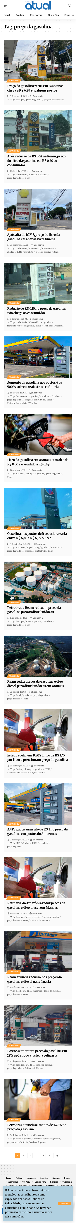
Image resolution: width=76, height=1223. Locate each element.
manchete (28, 252)
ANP (18, 843)
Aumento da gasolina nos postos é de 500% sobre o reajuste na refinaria (34, 385)
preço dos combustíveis (35, 399)
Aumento (19, 473)
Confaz (19, 769)
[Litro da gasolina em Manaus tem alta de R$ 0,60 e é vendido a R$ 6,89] (38, 434)
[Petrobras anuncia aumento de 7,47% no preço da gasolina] (38, 1099)
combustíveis (21, 174)
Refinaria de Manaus (34, 1068)
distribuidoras (48, 248)
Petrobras (56, 396)
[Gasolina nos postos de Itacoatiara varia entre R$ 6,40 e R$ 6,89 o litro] (38, 508)
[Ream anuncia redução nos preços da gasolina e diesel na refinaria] (38, 951)
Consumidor (34, 248)
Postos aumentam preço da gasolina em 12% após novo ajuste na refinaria (37, 1053)
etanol (18, 1138)
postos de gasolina (44, 1065)
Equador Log (33, 547)
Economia (14, 80)
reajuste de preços (38, 1142)
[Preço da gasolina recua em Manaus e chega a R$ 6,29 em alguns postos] (38, 60)
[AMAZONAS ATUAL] (38, 5)
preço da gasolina (34, 99)
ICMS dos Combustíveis (17, 772)
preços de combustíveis (54, 99)
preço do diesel (13, 698)
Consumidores (35, 322)
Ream (27, 178)
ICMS (19, 252)
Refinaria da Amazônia (53, 325)
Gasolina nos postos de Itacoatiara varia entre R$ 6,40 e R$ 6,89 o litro (37, 536)
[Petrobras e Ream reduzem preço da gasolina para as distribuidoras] (38, 582)
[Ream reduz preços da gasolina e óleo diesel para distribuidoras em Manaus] (38, 656)
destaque (20, 99)
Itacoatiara (56, 547)
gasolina (43, 174)
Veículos (32, 403)
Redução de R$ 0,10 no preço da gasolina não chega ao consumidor (36, 311)
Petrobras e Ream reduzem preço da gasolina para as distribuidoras (34, 610)
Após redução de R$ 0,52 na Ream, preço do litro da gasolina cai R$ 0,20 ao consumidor (36, 160)
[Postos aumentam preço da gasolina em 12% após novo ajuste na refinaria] (38, 1025)
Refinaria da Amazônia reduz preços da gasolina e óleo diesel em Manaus (36, 905)
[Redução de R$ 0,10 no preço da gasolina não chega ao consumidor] (38, 283)
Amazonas (20, 547)
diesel (28, 621)
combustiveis (21, 248)
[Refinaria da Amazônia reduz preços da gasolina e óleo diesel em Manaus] (38, 877)
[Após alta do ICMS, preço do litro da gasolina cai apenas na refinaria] (38, 209)
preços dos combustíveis (35, 551)
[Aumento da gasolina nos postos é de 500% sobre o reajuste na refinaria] (38, 357)
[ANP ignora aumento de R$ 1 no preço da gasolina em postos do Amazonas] (38, 804)
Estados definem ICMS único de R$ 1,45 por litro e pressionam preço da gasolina (37, 757)
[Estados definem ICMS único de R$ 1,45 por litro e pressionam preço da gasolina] (38, 730)
